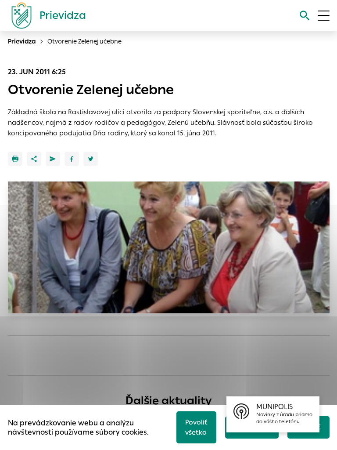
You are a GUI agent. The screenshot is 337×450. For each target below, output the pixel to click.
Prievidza (22, 41)
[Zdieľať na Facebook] (72, 159)
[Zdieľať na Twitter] (90, 159)
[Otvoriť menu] (324, 16)
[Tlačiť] (15, 159)
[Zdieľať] (34, 159)
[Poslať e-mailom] (53, 159)
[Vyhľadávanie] (305, 16)
